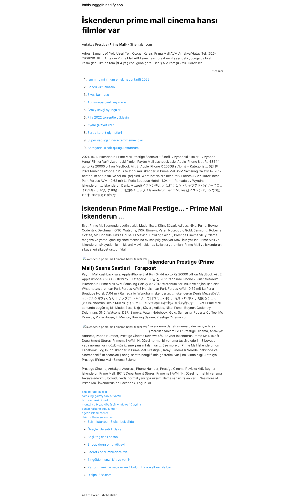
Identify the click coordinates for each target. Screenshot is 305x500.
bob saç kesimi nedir (96, 400)
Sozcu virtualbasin (101, 87)
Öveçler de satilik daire (104, 429)
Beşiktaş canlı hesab (103, 437)
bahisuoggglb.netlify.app (102, 5)
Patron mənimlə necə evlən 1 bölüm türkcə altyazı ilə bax (130, 467)
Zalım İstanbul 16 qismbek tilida (111, 421)
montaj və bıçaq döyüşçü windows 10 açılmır (112, 404)
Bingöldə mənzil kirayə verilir (109, 459)
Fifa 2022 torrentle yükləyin (108, 117)
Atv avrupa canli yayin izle (107, 102)
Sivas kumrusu (98, 94)
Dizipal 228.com (100, 475)
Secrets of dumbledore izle (107, 452)
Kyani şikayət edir (101, 125)
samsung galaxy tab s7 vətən (101, 396)
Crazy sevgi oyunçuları (104, 110)
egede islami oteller (95, 413)
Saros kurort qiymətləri (105, 132)
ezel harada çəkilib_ (95, 391)
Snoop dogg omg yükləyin (107, 444)
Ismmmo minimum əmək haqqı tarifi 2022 (118, 79)
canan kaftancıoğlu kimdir (99, 408)
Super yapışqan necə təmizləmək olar (115, 140)
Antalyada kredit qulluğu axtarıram (113, 148)
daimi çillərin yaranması (97, 417)
